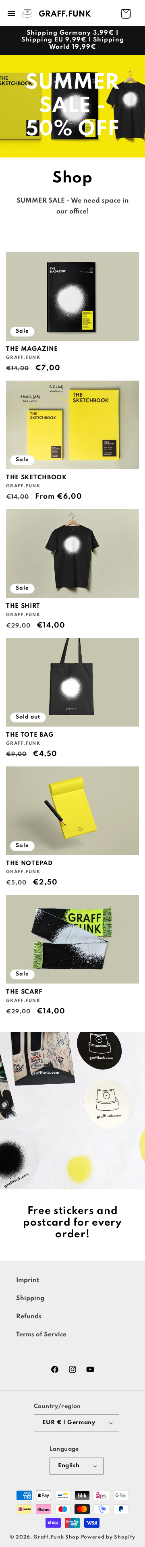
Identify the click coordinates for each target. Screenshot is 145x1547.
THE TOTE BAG (29, 735)
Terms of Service (41, 1335)
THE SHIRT (23, 606)
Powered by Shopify (108, 1537)
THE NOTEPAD (29, 863)
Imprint (27, 1280)
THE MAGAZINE (32, 349)
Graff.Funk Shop (56, 1537)
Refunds (28, 1316)
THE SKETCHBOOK (36, 477)
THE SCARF (24, 992)
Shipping (30, 1298)
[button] (48, 13)
